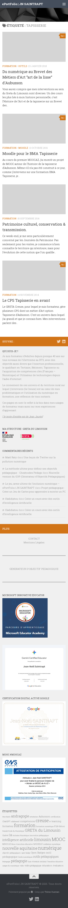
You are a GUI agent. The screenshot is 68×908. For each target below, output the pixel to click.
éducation (47, 865)
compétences (27, 821)
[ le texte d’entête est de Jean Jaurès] (22, 416)
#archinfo (6, 816)
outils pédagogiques (46, 856)
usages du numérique (10, 866)
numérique (50, 848)
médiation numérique (51, 844)
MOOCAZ (6, 844)
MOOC (58, 839)
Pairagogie (6, 861)
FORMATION (9, 66)
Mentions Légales (34, 542)
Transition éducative (55, 861)
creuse (42, 820)
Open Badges (38, 852)
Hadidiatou (11, 498)
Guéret (5, 835)
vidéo (22, 865)
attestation (34, 817)
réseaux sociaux (39, 861)
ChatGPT (6, 821)
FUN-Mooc (59, 826)
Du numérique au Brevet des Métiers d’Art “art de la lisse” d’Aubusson (27, 77)
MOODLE (23, 147)
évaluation (58, 865)
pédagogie (19, 860)
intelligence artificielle (18, 840)
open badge (25, 853)
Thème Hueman (52, 891)
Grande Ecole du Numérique (13, 831)
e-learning (55, 821)
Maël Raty (11, 457)
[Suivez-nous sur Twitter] (59, 341)
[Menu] (64, 4)
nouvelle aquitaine (19, 848)
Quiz (29, 861)
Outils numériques (25, 857)
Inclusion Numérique (21, 835)
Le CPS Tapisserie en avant (26, 300)
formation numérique (45, 826)
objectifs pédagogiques (11, 853)
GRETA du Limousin (42, 830)
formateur (7, 826)
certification (55, 816)
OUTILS (22, 66)
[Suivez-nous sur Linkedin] (64, 341)
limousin (42, 839)
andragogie (20, 816)
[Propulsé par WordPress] (32, 892)
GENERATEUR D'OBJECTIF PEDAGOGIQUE (34, 568)
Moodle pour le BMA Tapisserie (29, 153)
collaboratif (15, 821)
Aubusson (44, 816)
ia (10, 835)
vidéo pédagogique (33, 865)
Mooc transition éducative (22, 844)
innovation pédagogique (39, 835)
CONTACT (34, 538)
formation (24, 825)
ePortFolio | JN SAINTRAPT (22, 4)
